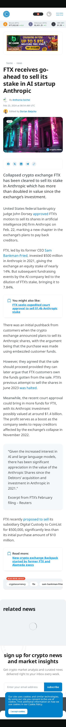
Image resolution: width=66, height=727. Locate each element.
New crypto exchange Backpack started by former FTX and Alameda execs (35, 561)
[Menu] (59, 14)
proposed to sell (36, 519)
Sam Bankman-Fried (52, 584)
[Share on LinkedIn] (21, 164)
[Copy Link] (34, 164)
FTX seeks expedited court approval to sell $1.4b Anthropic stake (34, 308)
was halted (28, 388)
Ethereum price (38, 24)
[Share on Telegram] (27, 164)
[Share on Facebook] (8, 164)
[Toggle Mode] (49, 14)
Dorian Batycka (28, 111)
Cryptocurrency (17, 584)
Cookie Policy (35, 704)
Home (9, 62)
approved (40, 214)
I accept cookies (18, 711)
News (19, 62)
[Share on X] (14, 164)
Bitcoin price (13, 24)
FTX (33, 584)
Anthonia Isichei (21, 99)
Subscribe (53, 687)
